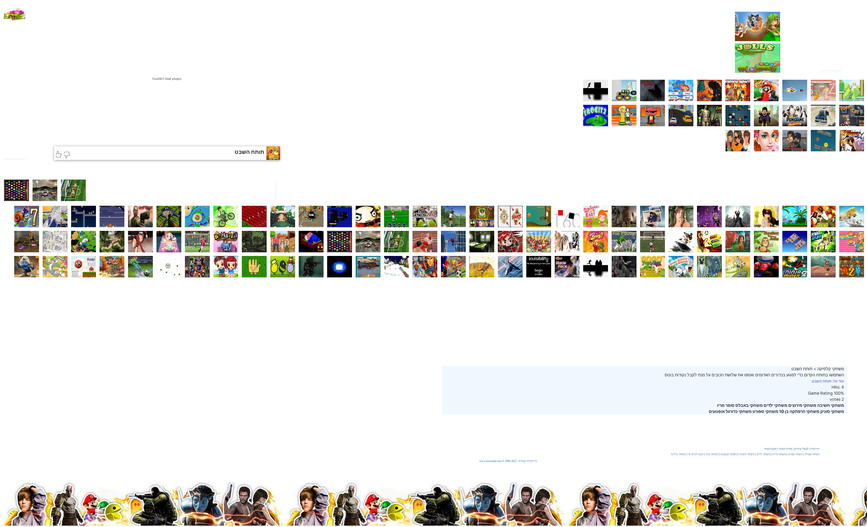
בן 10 (783, 411)
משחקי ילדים (775, 405)
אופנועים (717, 411)
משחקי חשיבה (830, 405)
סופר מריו (725, 405)
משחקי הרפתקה (804, 411)
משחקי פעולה (812, 454)
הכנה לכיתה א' (696, 454)
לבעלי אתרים (801, 448)
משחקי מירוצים (801, 405)
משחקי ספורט (765, 411)
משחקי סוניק (831, 411)
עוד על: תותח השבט (828, 381)
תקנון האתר (770, 448)
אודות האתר (785, 448)
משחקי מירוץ (779, 454)
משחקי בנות (712, 454)
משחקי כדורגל (738, 411)
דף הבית (814, 448)
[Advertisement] (831, 39)
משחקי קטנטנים (728, 454)
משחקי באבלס (748, 405)
